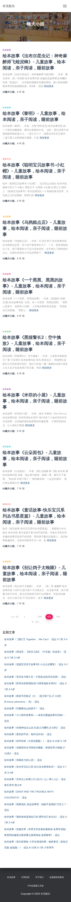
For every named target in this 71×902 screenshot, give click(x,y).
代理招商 (25, 877)
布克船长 (45, 893)
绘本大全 (7, 159)
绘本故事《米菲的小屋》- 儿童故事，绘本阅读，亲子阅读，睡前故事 (35, 401)
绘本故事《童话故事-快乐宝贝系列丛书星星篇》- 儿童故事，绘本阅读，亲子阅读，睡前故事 (34, 516)
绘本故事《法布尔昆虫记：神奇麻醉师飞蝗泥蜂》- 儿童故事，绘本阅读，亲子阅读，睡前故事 (35, 62)
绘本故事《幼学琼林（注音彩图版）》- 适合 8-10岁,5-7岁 (35, 741)
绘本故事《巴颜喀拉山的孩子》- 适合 (24, 708)
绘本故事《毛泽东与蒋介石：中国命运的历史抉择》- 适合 (35, 676)
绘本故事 (7, 50)
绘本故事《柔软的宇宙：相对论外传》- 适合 (28, 734)
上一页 (15, 617)
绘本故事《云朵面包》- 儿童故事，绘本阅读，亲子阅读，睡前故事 (35, 458)
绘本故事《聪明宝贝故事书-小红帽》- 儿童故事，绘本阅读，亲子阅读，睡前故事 (34, 171)
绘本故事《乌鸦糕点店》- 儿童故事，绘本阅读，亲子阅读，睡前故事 (35, 228)
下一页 (35, 622)
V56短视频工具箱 (35, 886)
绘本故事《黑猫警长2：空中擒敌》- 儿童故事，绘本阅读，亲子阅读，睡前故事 (34, 343)
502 (58, 617)
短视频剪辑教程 (56, 877)
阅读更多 (49, 86)
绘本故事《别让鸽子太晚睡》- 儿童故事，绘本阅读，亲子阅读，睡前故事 (35, 573)
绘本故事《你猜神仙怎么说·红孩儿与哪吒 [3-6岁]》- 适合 (34, 727)
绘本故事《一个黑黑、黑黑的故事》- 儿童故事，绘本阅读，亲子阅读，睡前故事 (34, 286)
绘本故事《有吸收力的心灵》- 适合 (23, 760)
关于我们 (39, 877)
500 (40, 617)
